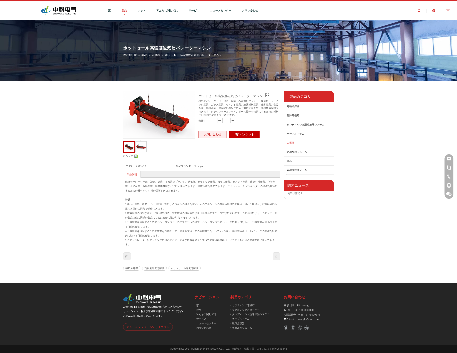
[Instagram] (299, 327)
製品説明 (132, 174)
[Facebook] (286, 327)
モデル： (131, 166)
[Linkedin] (293, 327)
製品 (124, 10)
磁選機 (290, 142)
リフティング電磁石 (243, 305)
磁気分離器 (238, 323)
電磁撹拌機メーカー (298, 170)
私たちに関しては (167, 10)
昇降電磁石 (293, 115)
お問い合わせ (250, 10)
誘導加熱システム (297, 151)
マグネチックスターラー (246, 309)
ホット (142, 10)
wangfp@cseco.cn (308, 319)
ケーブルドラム (295, 133)
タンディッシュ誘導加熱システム (305, 124)
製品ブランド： (185, 166)
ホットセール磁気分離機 (184, 268)
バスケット (247, 134)
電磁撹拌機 (293, 106)
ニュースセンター (220, 10)
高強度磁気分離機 (154, 268)
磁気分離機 (131, 268)
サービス (194, 10)
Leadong (282, 348)
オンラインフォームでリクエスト (148, 327)
